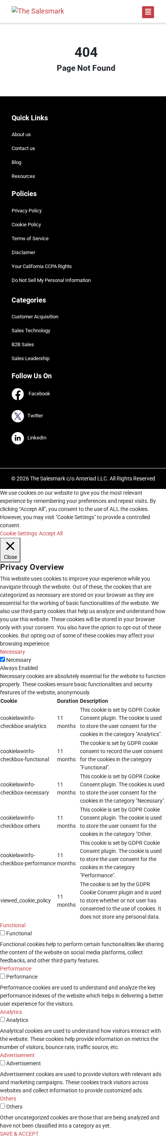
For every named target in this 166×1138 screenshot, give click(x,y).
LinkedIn (35, 438)
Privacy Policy (27, 211)
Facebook (37, 394)
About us (21, 134)
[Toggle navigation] (148, 12)
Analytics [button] (11, 1012)
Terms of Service (30, 238)
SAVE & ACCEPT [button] (19, 1134)
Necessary (18, 660)
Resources (23, 176)
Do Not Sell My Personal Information (51, 280)
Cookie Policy (26, 224)
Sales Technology (31, 330)
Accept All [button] (51, 533)
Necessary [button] (12, 652)
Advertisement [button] (17, 1055)
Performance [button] (15, 968)
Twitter (33, 416)
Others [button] (8, 1098)
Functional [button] (12, 925)
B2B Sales (23, 344)
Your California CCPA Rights (42, 266)
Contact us (23, 148)
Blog (16, 162)
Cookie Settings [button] (18, 533)
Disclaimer (23, 252)
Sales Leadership (30, 358)
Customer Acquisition (35, 317)
